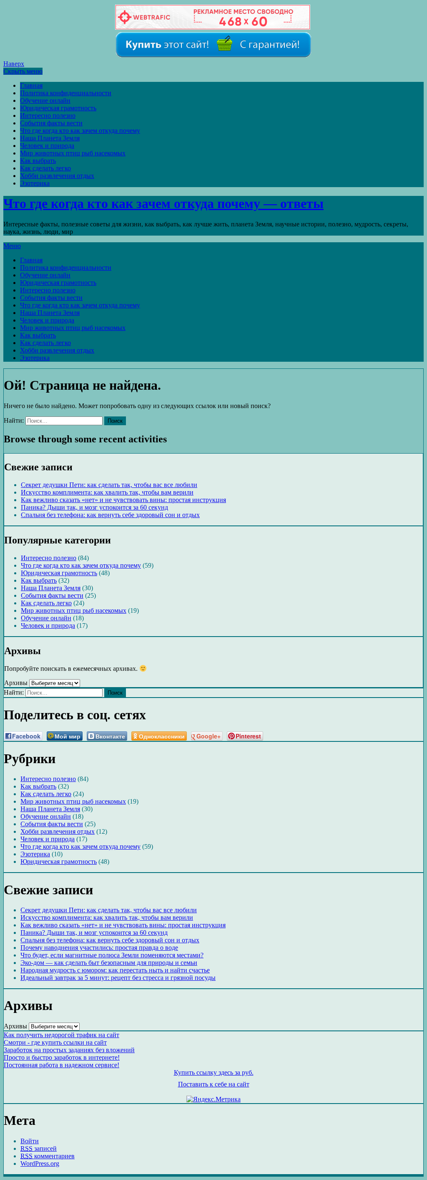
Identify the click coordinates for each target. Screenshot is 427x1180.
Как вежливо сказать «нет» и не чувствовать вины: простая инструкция (123, 499)
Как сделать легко (45, 168)
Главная (31, 85)
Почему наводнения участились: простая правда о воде (99, 947)
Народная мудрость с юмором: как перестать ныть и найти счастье (115, 970)
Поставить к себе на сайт (213, 1084)
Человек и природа (47, 145)
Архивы (16, 682)
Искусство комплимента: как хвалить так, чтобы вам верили (107, 492)
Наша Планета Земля (50, 138)
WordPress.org (39, 1163)
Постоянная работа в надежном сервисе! (61, 1064)
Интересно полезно (47, 115)
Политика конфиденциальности (65, 92)
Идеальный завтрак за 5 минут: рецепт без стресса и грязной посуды (118, 977)
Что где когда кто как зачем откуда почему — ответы (163, 203)
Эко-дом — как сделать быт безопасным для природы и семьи (108, 962)
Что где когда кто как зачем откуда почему (80, 130)
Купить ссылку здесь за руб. (214, 1072)
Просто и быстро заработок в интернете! (62, 1057)
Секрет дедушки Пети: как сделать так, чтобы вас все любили (109, 484)
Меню (12, 245)
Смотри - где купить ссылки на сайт (55, 1042)
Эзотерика (35, 183)
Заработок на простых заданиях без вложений (69, 1049)
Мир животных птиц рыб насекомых (73, 153)
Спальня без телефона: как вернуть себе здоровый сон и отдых (110, 514)
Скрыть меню (23, 71)
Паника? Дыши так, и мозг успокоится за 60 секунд (94, 507)
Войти (29, 1140)
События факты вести (51, 123)
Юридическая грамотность (58, 108)
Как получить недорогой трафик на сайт (61, 1034)
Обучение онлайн (45, 100)
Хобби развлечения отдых (57, 175)
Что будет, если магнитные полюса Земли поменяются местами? (111, 955)
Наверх (13, 63)
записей (38, 1148)
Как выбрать (38, 160)
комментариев (47, 1156)
